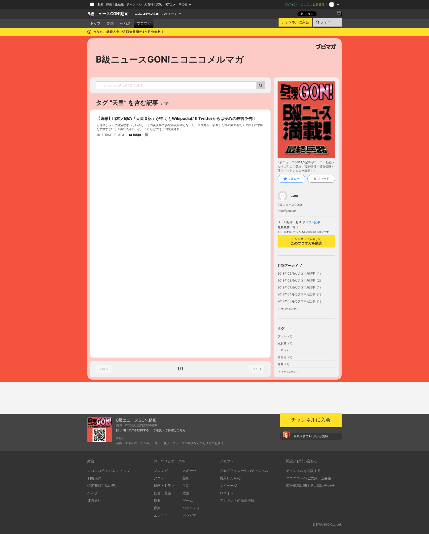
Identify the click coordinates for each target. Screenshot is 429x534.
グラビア (189, 515)
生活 (185, 485)
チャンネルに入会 (295, 22)
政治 (185, 493)
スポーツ (189, 470)
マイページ (228, 485)
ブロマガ (144, 23)
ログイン (291, 4)
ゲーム (187, 500)
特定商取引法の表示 (103, 485)
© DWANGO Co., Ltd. (327, 524)
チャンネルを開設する (303, 470)
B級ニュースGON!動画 (107, 14)
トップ (95, 23)
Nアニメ (170, 4)
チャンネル (134, 4)
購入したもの (230, 478)
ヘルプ (92, 493)
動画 (101, 4)
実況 (159, 4)
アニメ (159, 478)
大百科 (148, 4)
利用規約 (94, 478)
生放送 (119, 4)
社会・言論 (162, 493)
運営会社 (94, 500)
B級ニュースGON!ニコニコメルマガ (170, 59)
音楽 (157, 508)
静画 (109, 4)
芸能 (185, 478)
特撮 (157, 500)
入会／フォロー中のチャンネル (244, 470)
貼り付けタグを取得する (132, 430)
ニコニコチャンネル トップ (108, 470)
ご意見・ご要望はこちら (169, 430)
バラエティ (169, 14)
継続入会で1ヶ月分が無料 (311, 436)
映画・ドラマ (164, 485)
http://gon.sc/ (287, 211)
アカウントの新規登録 (237, 500)
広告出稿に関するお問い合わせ (310, 485)
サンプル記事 (311, 222)
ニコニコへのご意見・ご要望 (308, 478)
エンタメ (161, 515)
